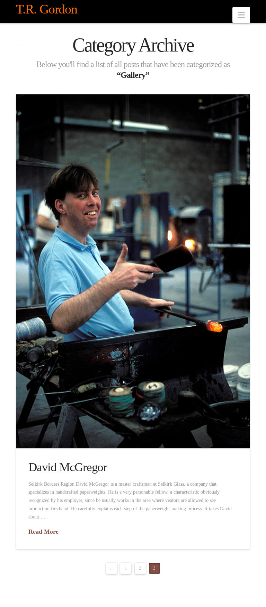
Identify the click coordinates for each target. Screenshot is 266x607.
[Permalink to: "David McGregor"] (133, 271)
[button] (241, 15)
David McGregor (67, 467)
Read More (43, 531)
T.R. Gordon (46, 9)
